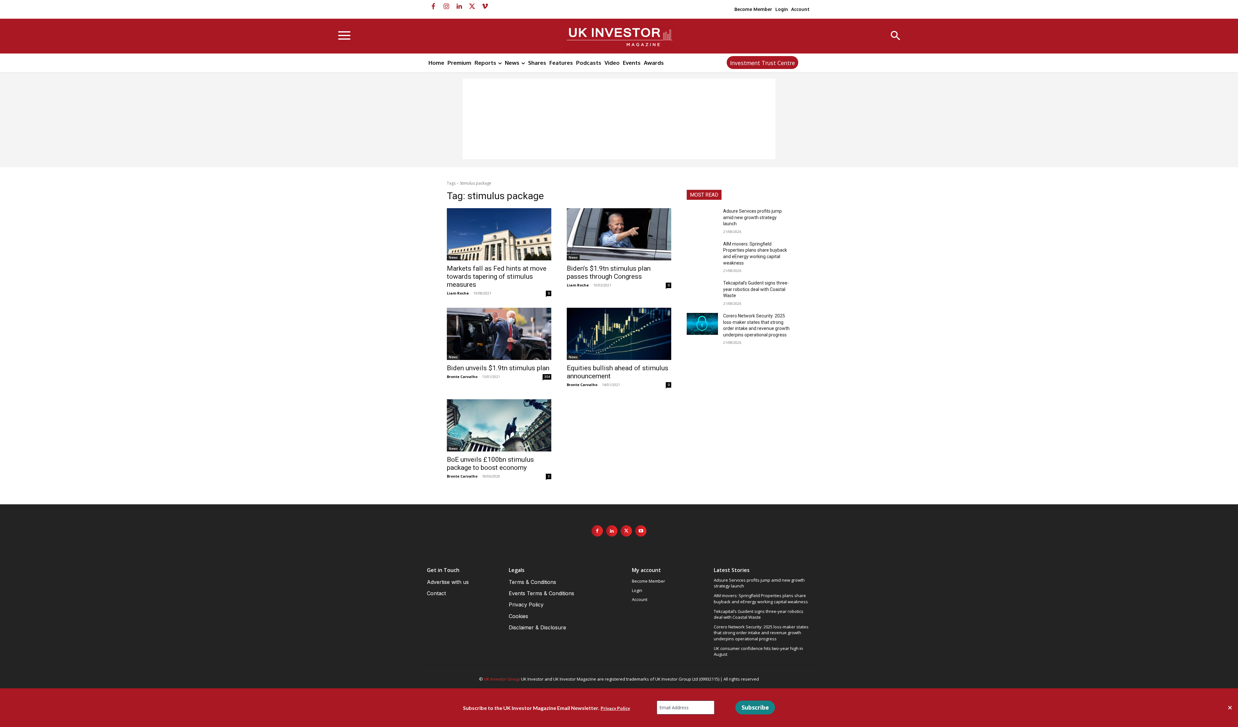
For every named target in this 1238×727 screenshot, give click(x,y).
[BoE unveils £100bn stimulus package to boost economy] (499, 425)
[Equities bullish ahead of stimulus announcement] (619, 334)
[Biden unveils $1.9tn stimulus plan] (499, 334)
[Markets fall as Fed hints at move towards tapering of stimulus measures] (499, 234)
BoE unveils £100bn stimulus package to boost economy (490, 463)
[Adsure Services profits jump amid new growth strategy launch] (702, 219)
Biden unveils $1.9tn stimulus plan (498, 368)
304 (547, 376)
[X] (472, 6)
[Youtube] (640, 531)
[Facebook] (433, 6)
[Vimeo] (484, 6)
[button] (895, 36)
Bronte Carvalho (462, 376)
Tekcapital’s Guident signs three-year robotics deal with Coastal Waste (756, 289)
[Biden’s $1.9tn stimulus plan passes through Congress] (619, 234)
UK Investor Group (502, 679)
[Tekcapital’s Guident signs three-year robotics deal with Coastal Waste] (702, 291)
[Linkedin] (459, 6)
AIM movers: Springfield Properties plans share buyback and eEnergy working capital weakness (761, 598)
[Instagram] (446, 6)
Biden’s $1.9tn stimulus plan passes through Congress (609, 272)
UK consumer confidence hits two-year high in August (758, 651)
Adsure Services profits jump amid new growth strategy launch (752, 217)
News (453, 257)
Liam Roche (458, 293)
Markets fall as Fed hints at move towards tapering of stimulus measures (496, 276)
